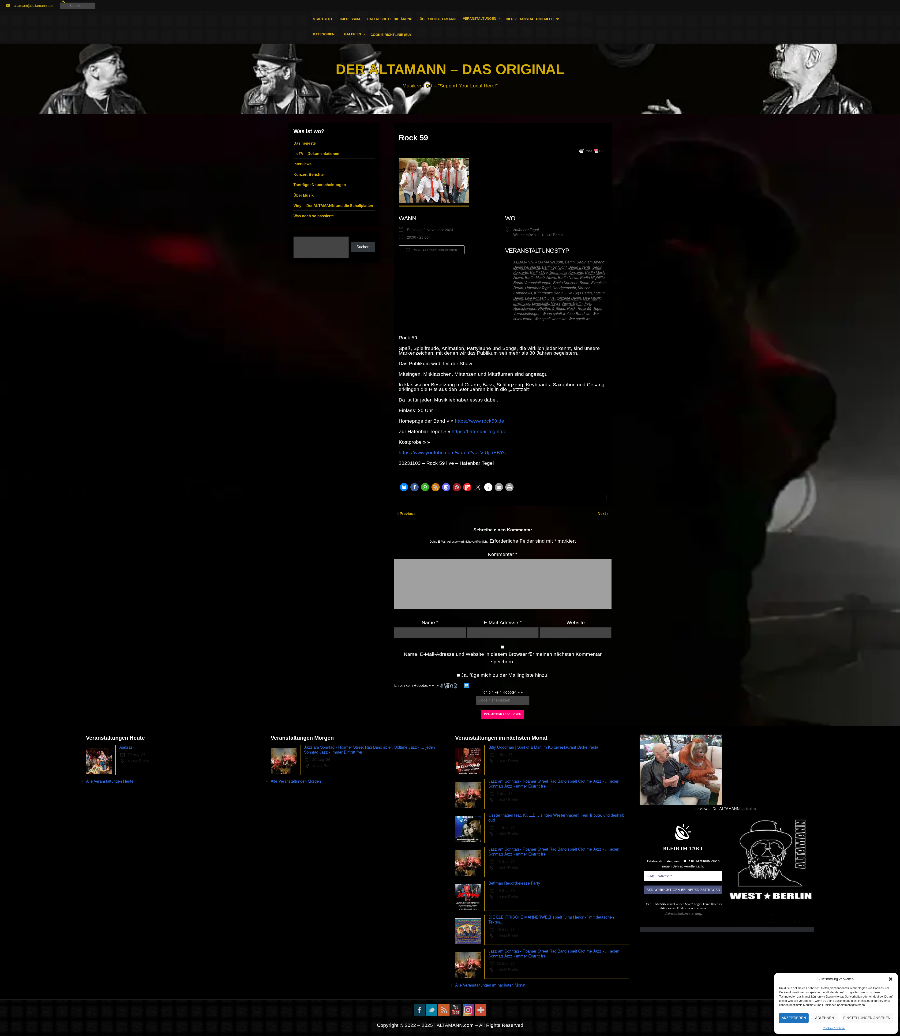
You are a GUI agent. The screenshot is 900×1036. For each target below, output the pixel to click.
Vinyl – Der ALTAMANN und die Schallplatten (333, 206)
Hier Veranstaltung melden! (532, 19)
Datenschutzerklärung (389, 19)
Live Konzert (535, 298)
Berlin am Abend (590, 262)
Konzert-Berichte (308, 174)
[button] (890, 979)
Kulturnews (522, 293)
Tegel (597, 308)
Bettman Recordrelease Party (514, 883)
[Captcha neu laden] (466, 685)
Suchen (362, 247)
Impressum (350, 19)
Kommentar (502, 554)
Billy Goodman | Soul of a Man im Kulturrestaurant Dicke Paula (543, 747)
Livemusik (540, 303)
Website (575, 622)
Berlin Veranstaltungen (532, 282)
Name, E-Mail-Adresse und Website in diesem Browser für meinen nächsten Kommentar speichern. (503, 657)
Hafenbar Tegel (526, 229)
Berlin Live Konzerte (566, 272)
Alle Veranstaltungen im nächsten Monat (490, 985)
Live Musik (592, 298)
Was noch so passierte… (315, 216)
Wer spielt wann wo (550, 318)
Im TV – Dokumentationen (316, 154)
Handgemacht (564, 287)
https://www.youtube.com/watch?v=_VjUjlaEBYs (452, 452)
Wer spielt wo (579, 318)
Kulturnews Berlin (548, 293)
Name (430, 622)
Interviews (302, 164)
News (555, 303)
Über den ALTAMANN (438, 19)
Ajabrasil (127, 747)
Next (602, 514)
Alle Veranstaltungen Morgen (296, 781)
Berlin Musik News (540, 277)
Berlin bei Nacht (526, 267)
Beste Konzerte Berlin (571, 282)
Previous (408, 514)
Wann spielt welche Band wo (566, 313)
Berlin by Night (554, 267)
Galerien (352, 34)
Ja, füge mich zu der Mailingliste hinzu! (504, 675)
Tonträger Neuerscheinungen (319, 185)
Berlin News (568, 277)
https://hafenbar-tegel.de (479, 431)
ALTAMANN (523, 262)
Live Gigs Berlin (578, 293)
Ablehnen (824, 1018)
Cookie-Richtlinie (834, 1028)
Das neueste (304, 143)
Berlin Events (579, 267)
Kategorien (323, 34)
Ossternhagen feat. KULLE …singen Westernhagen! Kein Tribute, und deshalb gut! (556, 817)
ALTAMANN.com (549, 262)
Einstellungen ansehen (866, 1018)
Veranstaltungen (479, 18)
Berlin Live (539, 272)
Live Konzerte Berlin (564, 298)
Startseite (323, 19)
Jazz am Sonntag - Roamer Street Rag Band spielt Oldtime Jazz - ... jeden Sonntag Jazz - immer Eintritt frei (369, 749)
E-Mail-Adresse (502, 622)
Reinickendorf (524, 308)
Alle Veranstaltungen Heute (109, 781)
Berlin (570, 262)
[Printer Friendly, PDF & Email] (592, 150)
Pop (588, 303)
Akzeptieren (794, 1018)
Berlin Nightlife (592, 277)
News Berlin (572, 303)
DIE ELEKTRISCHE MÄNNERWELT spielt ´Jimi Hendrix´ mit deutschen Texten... (551, 919)
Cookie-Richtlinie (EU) (391, 35)
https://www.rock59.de (479, 421)
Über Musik (303, 195)
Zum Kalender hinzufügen (434, 250)
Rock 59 (584, 308)
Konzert (584, 287)
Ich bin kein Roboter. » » (414, 685)
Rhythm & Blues (551, 308)
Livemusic (521, 303)
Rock (571, 308)
